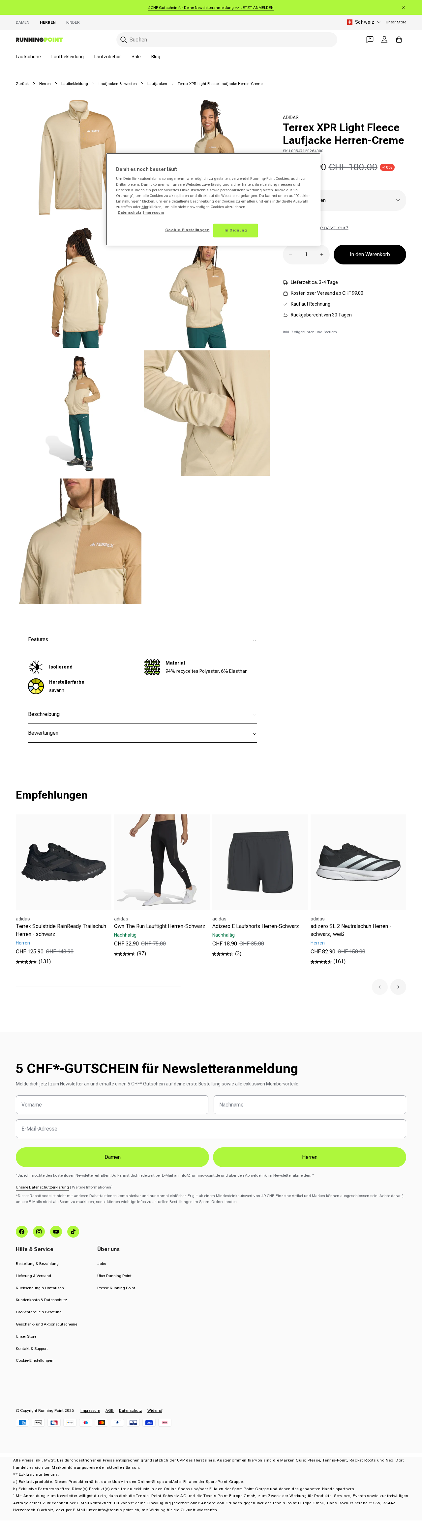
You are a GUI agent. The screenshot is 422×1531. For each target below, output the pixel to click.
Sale (136, 56)
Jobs (101, 1263)
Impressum (90, 1410)
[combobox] (226, 39)
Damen (22, 22)
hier (144, 207)
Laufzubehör (107, 56)
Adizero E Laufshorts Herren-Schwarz (255, 926)
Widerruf (154, 1410)
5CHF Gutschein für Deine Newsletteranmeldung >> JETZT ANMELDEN (211, 7)
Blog (155, 56)
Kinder (73, 22)
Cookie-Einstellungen (34, 1360)
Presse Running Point (116, 1288)
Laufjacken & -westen (118, 83)
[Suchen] (123, 40)
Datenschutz (130, 1410)
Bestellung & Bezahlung (37, 1263)
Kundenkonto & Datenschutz (41, 1300)
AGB (110, 1410)
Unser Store (396, 22)
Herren (48, 22)
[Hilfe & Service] (370, 39)
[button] (380, 987)
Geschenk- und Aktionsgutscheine (46, 1324)
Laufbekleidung (67, 56)
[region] (213, 199)
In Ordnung (236, 230)
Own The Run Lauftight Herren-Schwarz (159, 926)
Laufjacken (157, 83)
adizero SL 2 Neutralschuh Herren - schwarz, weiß (351, 930)
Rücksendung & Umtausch (40, 1288)
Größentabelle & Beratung (39, 1312)
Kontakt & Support (32, 1348)
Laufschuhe (28, 56)
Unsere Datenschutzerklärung (42, 1187)
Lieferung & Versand (33, 1275)
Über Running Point (114, 1275)
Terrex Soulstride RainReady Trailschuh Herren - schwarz (61, 930)
